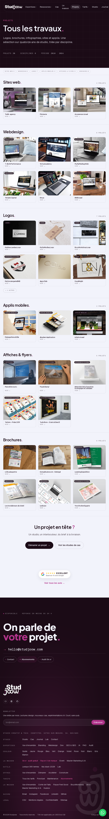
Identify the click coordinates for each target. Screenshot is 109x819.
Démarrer (42, 772)
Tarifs (85, 7)
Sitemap (63, 800)
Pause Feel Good (60, 784)
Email (24, 794)
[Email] (5, 701)
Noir (83, 751)
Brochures (84, 71)
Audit (91, 745)
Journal (39, 739)
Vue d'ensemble (29, 745)
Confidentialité (52, 800)
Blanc (89, 751)
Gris (96, 751)
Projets (75, 7)
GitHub (63, 794)
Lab (47, 739)
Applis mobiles (48, 71)
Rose (76, 751)
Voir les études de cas (69, 545)
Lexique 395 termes (30, 766)
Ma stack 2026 (48, 766)
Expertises (31, 7)
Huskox (47, 788)
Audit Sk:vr (46, 659)
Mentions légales (36, 800)
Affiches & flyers (67, 71)
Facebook (44, 794)
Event (62, 761)
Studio (95, 7)
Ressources (46, 7)
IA (79, 745)
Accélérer (53, 772)
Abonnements (28, 659)
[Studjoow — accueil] (13, 7)
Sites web (9, 71)
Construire (63, 772)
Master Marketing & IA (76, 761)
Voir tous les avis (54, 583)
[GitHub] (17, 701)
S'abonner (98, 722)
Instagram (33, 794)
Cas (57, 7)
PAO (84, 745)
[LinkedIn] (11, 701)
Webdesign (23, 71)
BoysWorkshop (77, 784)
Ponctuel (41, 778)
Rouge (40, 751)
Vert (53, 751)
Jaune (32, 751)
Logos (35, 71)
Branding (42, 745)
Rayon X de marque (48, 761)
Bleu (47, 751)
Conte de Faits (44, 784)
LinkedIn (54, 794)
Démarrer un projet (39, 545)
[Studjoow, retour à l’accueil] (12, 690)
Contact (10, 659)
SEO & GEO (71, 745)
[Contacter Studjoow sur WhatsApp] (102, 812)
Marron (25, 755)
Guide (24, 751)
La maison (65, 7)
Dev (62, 745)
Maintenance (52, 778)
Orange (61, 751)
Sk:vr (88, 784)
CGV (24, 800)
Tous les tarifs (28, 778)
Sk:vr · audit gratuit (30, 761)
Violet (69, 751)
